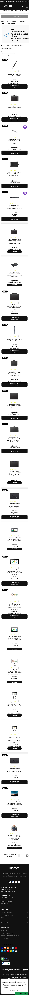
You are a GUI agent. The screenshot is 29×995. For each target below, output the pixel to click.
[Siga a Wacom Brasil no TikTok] (19, 882)
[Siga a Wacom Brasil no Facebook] (13, 882)
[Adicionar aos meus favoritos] (18, 71)
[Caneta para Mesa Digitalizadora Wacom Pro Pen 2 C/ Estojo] (14, 329)
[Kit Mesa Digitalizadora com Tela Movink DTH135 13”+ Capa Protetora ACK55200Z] (14, 828)
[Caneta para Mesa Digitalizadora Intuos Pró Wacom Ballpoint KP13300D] (14, 197)
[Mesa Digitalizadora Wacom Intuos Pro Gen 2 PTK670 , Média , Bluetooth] (14, 760)
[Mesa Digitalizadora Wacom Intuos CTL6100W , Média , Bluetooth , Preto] (14, 396)
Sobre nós (4, 931)
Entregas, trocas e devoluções (10, 935)
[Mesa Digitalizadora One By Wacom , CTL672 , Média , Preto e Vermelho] (14, 164)
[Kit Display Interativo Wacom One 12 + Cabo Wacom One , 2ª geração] (14, 695)
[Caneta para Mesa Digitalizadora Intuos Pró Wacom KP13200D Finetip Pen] (14, 131)
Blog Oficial (4, 922)
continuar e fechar (15, 990)
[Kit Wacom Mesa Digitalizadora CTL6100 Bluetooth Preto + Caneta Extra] (14, 464)
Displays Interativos (6, 912)
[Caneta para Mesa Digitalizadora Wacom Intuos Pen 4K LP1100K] (14, 64)
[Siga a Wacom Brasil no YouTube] (16, 882)
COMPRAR (14, 251)
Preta (21, 45)
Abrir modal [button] (22, 7)
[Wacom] (7, 7)
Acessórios (4, 917)
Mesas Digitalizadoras (7, 915)
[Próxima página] (27, 855)
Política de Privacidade (7, 933)
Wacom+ (3, 920)
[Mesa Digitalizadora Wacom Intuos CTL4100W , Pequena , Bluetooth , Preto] (14, 296)
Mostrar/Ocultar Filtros (14, 16)
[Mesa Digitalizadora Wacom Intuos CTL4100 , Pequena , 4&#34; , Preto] (14, 98)
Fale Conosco (5, 938)
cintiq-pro (4, 48)
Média (10, 48)
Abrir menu (27, 7)
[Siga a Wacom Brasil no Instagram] (9, 882)
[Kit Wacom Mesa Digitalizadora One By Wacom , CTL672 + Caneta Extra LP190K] (14, 265)
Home (9, 10)
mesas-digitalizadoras (12, 45)
